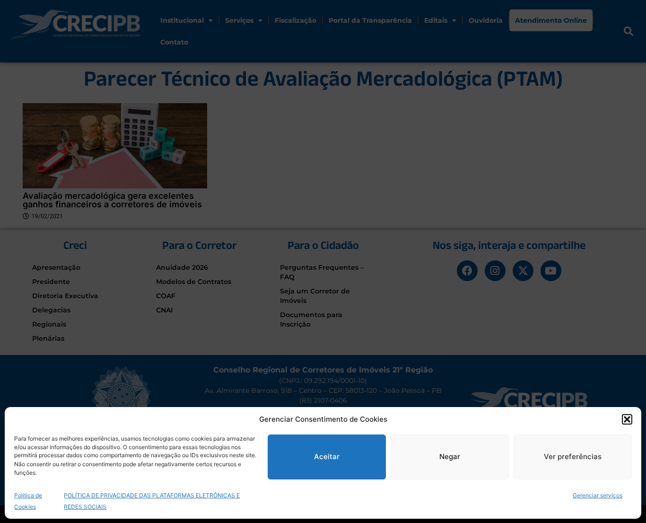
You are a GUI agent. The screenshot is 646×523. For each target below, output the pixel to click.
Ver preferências (573, 456)
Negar (449, 456)
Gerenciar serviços (597, 494)
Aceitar (327, 456)
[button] (627, 419)
